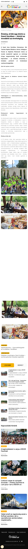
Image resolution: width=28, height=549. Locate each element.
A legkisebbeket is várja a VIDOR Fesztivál (16, 370)
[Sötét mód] (26, 1)
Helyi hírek (4, 446)
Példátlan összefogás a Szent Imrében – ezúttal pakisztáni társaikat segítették (13, 356)
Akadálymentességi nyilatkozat (12, 541)
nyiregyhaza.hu (4, 41)
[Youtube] (13, 2)
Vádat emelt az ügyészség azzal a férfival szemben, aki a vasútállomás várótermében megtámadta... (14, 517)
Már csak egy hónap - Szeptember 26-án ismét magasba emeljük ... (17, 381)
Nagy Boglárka (4, 455)
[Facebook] (11, 2)
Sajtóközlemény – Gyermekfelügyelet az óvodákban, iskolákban (12, 348)
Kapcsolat (4, 532)
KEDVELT (20, 365)
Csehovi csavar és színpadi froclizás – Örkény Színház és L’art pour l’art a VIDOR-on (12, 483)
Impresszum (11, 532)
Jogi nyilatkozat (21, 532)
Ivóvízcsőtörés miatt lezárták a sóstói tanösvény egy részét (16, 400)
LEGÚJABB (7, 365)
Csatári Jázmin (4, 489)
